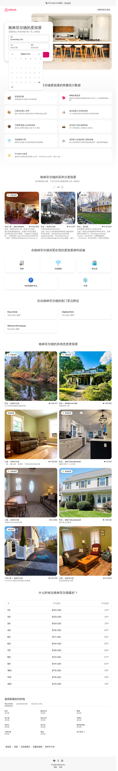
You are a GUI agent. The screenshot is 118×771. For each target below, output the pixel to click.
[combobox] (28, 39)
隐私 (55, 767)
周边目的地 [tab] (9, 704)
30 (39, 82)
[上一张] (54, 187)
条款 (60, 767)
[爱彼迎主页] (10, 9)
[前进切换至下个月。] (39, 54)
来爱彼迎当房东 (103, 9)
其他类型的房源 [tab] (22, 704)
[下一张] (62, 187)
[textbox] (18, 47)
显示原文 (67, 3)
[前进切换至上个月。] (12, 54)
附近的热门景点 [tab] (37, 704)
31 (12, 87)
